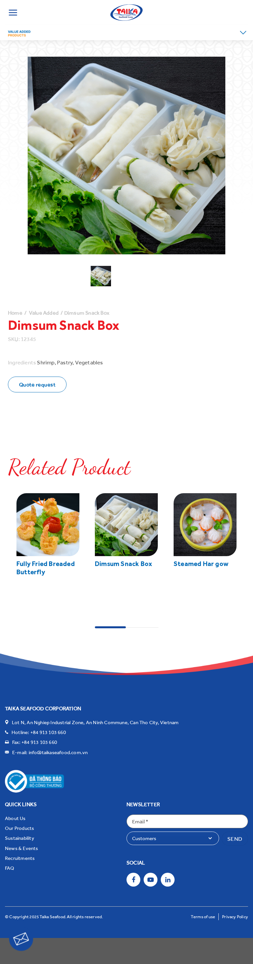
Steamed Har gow (201, 564)
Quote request (37, 384)
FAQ (9, 868)
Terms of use (203, 917)
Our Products (19, 828)
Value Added (44, 312)
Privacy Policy (235, 917)
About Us (15, 818)
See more (28, 599)
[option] (101, 276)
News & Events (21, 848)
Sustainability (19, 838)
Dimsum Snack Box (123, 564)
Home (15, 312)
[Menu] (12, 12)
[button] (243, 32)
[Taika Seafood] (126, 12)
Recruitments (20, 858)
